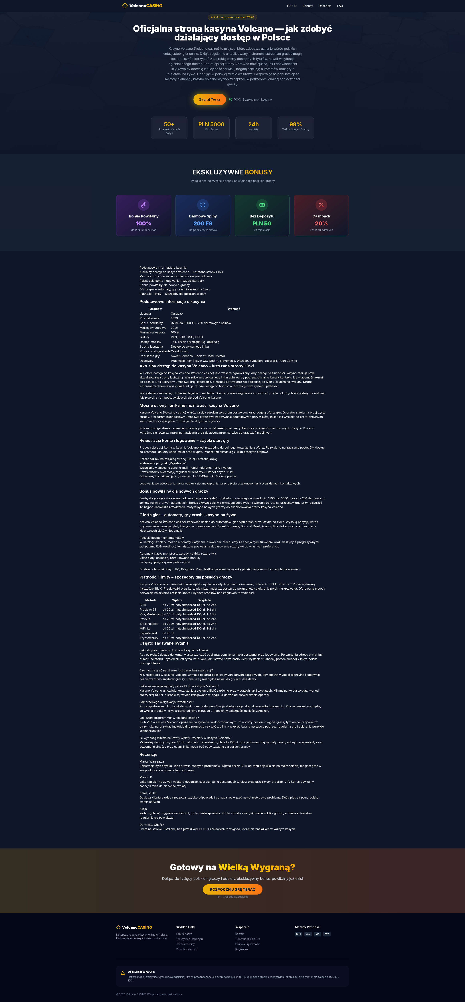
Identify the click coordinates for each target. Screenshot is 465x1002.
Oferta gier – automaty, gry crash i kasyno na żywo (175, 289)
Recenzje (325, 6)
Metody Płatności (186, 949)
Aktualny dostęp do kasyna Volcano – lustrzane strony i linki (181, 272)
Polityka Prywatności (247, 944)
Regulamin (241, 949)
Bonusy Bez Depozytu (189, 938)
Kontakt (239, 933)
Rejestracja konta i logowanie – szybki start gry (172, 280)
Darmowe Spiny (185, 944)
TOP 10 (291, 6)
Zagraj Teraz (209, 99)
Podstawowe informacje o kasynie (163, 267)
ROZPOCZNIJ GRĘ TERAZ (232, 889)
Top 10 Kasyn (184, 933)
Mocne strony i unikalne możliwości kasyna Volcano (176, 276)
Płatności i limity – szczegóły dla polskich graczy (173, 294)
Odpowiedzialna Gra (247, 938)
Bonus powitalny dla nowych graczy (165, 285)
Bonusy (307, 6)
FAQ (340, 6)
